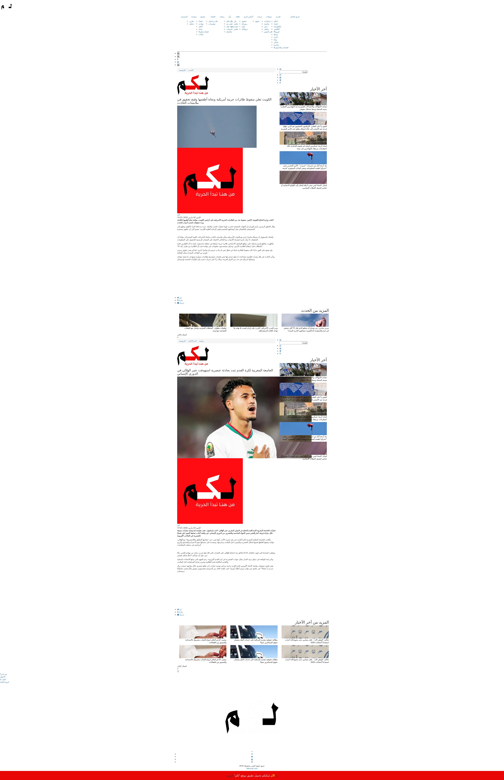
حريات (259, 16)
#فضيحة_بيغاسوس (281, 47)
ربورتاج (244, 23)
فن (235, 21)
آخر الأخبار (192, 341)
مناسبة (266, 23)
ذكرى (276, 37)
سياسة (194, 16)
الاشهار (2, 676)
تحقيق (244, 21)
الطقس (277, 29)
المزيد (278, 16)
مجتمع (203, 16)
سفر (266, 26)
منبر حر (229, 23)
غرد (180, 297)
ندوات (236, 26)
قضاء (201, 21)
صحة (200, 29)
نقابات (201, 34)
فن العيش (268, 31)
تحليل (191, 23)
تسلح (276, 34)
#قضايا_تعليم (204, 31)
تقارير (191, 21)
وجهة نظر (230, 26)
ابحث (305, 72)
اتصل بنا (3, 679)
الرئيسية (184, 16)
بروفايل (245, 29)
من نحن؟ (3, 674)
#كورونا (277, 31)
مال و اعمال (213, 21)
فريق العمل (294, 16)
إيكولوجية (277, 26)
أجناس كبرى (248, 16)
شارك (180, 300)
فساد (276, 23)
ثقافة (238, 16)
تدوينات (229, 29)
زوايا (275, 39)
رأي (229, 16)
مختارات (267, 21)
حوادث (201, 23)
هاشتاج (229, 31)
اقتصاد (213, 16)
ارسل (181, 302)
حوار (243, 26)
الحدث (190, 70)
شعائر (266, 29)
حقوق (257, 21)
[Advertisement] (226, 278)
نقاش (236, 23)
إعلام (276, 21)
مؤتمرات (212, 23)
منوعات (269, 16)
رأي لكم (229, 21)
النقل (201, 26)
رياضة (222, 16)
